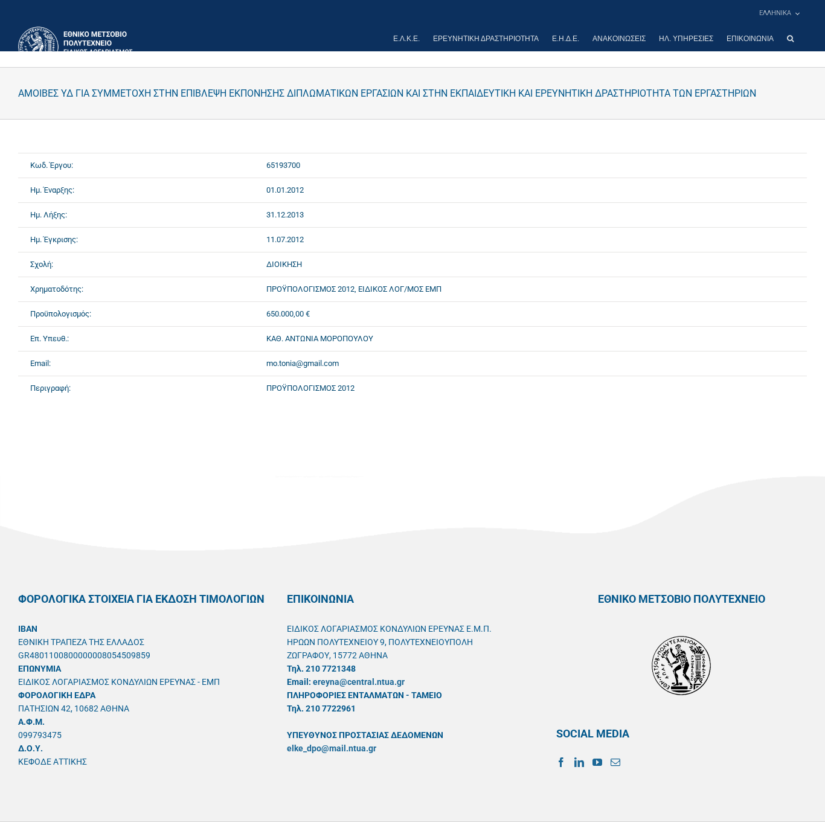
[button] (790, 39)
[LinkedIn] (579, 762)
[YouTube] (597, 762)
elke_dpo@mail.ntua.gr (331, 748)
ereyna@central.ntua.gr (359, 682)
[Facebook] (561, 762)
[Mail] (615, 762)
